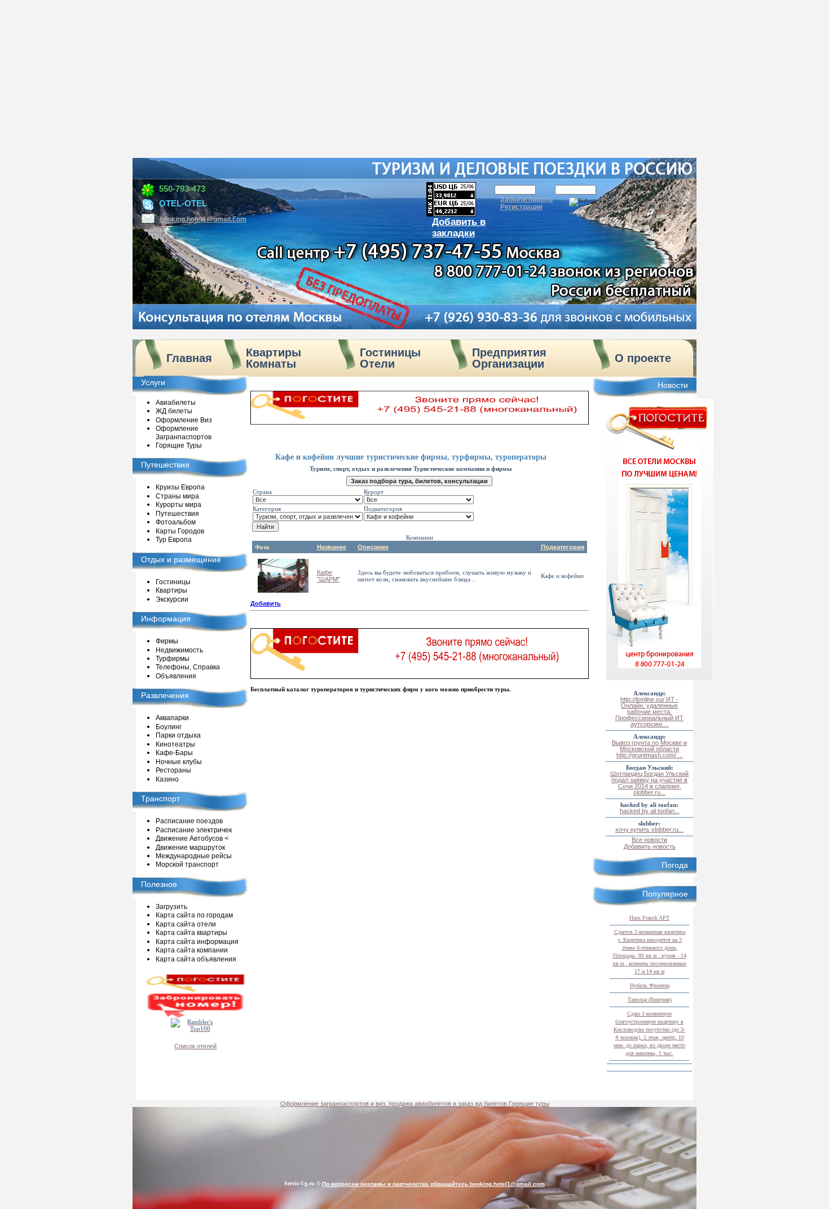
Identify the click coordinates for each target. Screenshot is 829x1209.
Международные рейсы (194, 856)
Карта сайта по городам (194, 916)
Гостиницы (173, 582)
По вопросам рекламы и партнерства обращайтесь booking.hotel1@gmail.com (433, 1184)
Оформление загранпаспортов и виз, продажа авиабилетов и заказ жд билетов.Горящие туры (414, 1103)
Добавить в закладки (459, 228)
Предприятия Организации (509, 358)
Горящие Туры (179, 445)
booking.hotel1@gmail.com (203, 219)
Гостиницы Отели (390, 358)
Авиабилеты (176, 403)
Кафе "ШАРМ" (328, 576)
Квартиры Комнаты (273, 358)
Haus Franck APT (649, 918)
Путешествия (177, 514)
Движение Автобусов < (192, 839)
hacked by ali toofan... (650, 811)
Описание (373, 547)
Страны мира (177, 496)
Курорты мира (178, 505)
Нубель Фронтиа (649, 985)
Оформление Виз (184, 420)
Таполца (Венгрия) (650, 999)
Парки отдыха (178, 736)
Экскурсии (172, 599)
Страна (262, 491)
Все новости (649, 839)
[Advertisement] (414, 79)
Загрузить (171, 907)
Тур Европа (174, 540)
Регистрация (521, 207)
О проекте (643, 358)
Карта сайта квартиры (191, 933)
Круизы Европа (180, 488)
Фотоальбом (176, 523)
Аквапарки (172, 718)
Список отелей (195, 1046)
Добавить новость (650, 846)
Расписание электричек (194, 830)
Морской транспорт (187, 865)
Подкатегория (383, 508)
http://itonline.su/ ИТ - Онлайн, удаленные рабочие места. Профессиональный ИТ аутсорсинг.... (649, 711)
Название (331, 547)
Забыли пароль (526, 199)
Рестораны (173, 771)
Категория (267, 508)
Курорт (373, 491)
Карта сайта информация (197, 942)
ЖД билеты (174, 412)
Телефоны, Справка (188, 668)
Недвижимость (179, 650)
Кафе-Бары (174, 753)
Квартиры (171, 591)
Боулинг (169, 727)
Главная (189, 358)
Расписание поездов (189, 822)
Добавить (265, 603)
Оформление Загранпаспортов (183, 433)
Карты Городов (180, 531)
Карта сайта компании (192, 951)
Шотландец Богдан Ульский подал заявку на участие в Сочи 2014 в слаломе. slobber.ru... (649, 783)
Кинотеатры (175, 744)
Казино (167, 779)
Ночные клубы (179, 762)
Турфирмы (172, 659)
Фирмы (167, 642)
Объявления (176, 676)
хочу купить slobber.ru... (649, 829)
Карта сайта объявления (196, 959)
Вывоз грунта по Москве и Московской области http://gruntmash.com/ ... (649, 748)
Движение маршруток (190, 847)
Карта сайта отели (186, 924)
